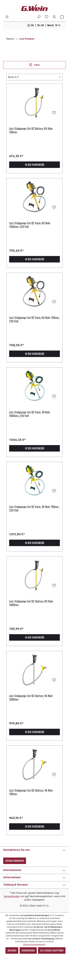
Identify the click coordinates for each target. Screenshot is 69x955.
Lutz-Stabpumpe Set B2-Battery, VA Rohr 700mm (31, 792)
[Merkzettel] (46, 17)
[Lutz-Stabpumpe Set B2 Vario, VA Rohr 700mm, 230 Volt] (34, 480)
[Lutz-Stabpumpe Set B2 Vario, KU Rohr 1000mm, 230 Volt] (34, 197)
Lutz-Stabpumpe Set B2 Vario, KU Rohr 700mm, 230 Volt (34, 319)
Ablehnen (12, 950)
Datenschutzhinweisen (34, 944)
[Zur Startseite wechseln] (34, 7)
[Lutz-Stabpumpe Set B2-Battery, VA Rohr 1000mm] (34, 670)
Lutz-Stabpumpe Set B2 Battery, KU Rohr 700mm (31, 130)
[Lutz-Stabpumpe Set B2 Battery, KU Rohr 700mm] (34, 102)
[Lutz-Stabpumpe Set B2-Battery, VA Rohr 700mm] (34, 764)
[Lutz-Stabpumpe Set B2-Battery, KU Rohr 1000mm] (34, 575)
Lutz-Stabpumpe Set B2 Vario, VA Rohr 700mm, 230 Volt (34, 508)
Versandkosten (12, 896)
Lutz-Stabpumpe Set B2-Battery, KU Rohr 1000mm (31, 603)
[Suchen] (39, 17)
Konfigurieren (28, 950)
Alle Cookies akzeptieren (51, 950)
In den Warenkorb (34, 165)
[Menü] (7, 17)
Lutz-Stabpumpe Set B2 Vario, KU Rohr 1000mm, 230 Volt (29, 224)
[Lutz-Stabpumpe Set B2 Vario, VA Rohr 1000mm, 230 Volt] (34, 386)
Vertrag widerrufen (14, 860)
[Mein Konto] (54, 17)
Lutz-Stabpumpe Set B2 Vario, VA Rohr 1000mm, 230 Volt (29, 413)
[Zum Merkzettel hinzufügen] (54, 113)
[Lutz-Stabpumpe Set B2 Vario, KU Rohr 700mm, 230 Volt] (34, 291)
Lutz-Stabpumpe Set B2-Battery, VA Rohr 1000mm (31, 697)
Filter (37, 65)
